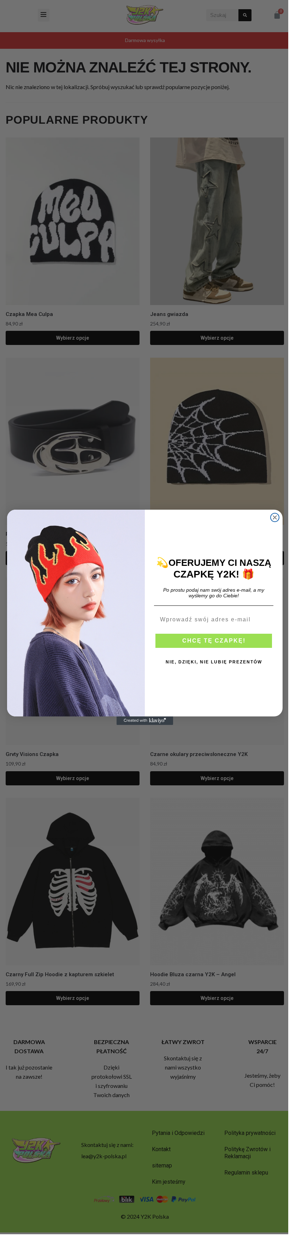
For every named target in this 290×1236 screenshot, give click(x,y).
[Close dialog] (275, 517)
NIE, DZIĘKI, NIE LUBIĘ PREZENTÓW (214, 662)
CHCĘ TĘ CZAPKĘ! (213, 641)
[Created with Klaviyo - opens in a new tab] (145, 720)
